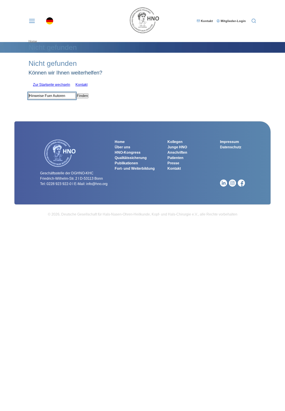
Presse (173, 163)
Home (32, 41)
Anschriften (177, 152)
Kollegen (175, 142)
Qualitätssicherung (131, 158)
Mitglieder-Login (233, 21)
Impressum (229, 142)
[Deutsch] (49, 20)
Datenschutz (230, 147)
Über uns (122, 147)
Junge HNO (177, 147)
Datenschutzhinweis (16, 408)
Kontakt (207, 21)
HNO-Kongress (127, 152)
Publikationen (126, 163)
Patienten (175, 158)
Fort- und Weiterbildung (135, 168)
